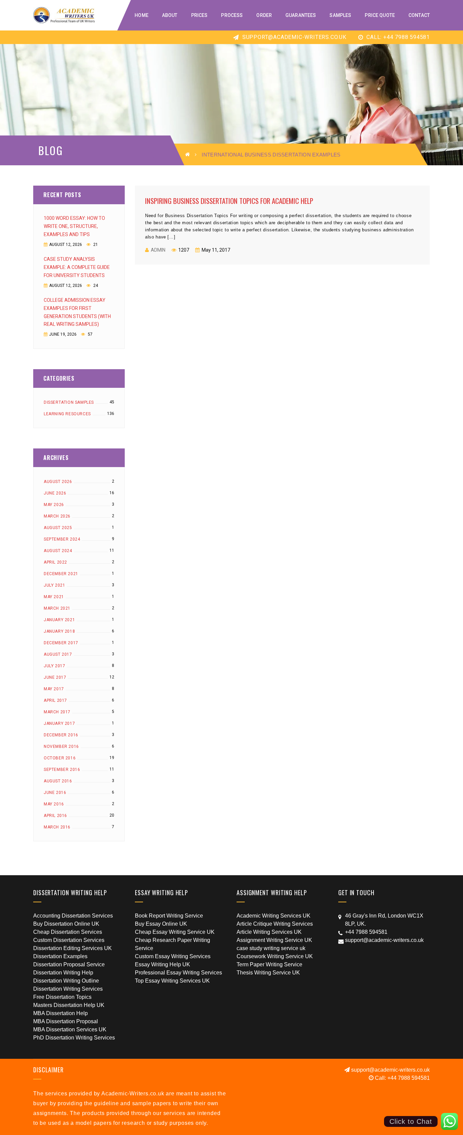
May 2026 (54, 504)
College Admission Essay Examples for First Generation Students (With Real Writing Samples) (77, 312)
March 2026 (57, 516)
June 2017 (55, 677)
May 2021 (54, 596)
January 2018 (59, 631)
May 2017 (54, 689)
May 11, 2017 (215, 250)
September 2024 (62, 539)
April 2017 (55, 700)
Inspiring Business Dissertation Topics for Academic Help (229, 200)
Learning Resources (67, 414)
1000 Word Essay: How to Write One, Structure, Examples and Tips (74, 226)
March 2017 (57, 712)
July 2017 (54, 666)
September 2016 (62, 769)
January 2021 (59, 619)
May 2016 (54, 804)
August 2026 (58, 481)
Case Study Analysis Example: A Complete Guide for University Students (77, 267)
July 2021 (54, 585)
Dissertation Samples (69, 402)
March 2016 (57, 827)
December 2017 (61, 642)
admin (158, 250)
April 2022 (55, 562)
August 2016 (58, 781)
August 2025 (58, 527)
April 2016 (55, 815)
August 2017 (58, 654)
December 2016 (61, 735)
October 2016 (60, 758)
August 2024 (58, 550)
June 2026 (55, 493)
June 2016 (55, 792)
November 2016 (61, 746)
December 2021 (61, 573)
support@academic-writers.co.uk (293, 37)
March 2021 (57, 608)
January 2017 (59, 723)
